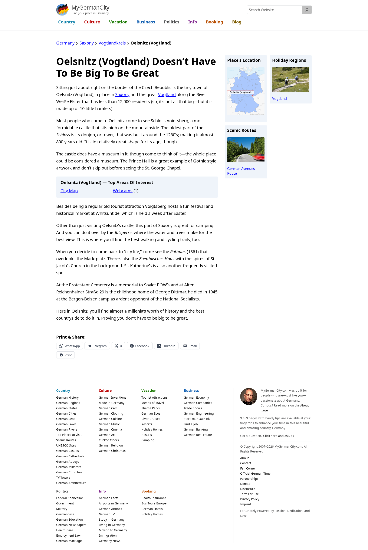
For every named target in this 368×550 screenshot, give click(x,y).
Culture (105, 390)
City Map (69, 191)
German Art (107, 435)
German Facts (108, 498)
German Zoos (150, 413)
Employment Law (68, 535)
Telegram (100, 346)
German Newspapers (71, 525)
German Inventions (112, 397)
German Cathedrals (70, 456)
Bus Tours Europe (154, 503)
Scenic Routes (66, 440)
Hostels (146, 435)
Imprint (245, 504)
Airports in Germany (113, 503)
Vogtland (167, 94)
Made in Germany (111, 403)
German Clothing (111, 413)
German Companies (198, 403)
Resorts (146, 424)
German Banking (196, 429)
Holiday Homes (152, 429)
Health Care (64, 530)
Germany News (110, 541)
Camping (147, 440)
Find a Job (191, 424)
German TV (107, 514)
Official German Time (255, 473)
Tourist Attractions (154, 397)
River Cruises (150, 419)
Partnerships (249, 479)
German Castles (67, 451)
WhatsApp (72, 346)
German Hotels (152, 509)
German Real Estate (198, 435)
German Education (69, 519)
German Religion (111, 445)
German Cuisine (110, 419)
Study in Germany (111, 519)
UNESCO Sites (66, 445)
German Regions (68, 403)
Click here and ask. (276, 436)
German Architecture (71, 483)
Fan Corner (248, 468)
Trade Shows (193, 408)
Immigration (108, 535)
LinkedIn (168, 346)
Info (102, 491)
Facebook (142, 346)
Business (191, 390)
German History (67, 397)
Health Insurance (153, 498)
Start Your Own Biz (197, 419)
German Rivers (66, 429)
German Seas (65, 419)
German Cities (66, 413)
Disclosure (247, 489)
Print (68, 355)
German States (66, 408)
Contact (245, 463)
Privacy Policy (249, 499)
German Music (109, 424)
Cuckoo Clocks (109, 440)
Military (61, 509)
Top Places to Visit (69, 435)
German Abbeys (67, 462)
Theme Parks (150, 408)
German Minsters (68, 467)
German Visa (65, 514)
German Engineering (199, 413)
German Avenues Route (241, 171)
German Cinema (110, 429)
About (244, 458)
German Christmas (112, 451)
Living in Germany (112, 525)
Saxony (122, 94)
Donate (245, 484)
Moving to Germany (113, 530)
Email (193, 346)
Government (65, 503)
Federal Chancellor (69, 498)
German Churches (69, 472)
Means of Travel (152, 403)
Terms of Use (249, 494)
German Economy (196, 397)
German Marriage (69, 541)
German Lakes (66, 424)
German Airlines (110, 509)
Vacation (149, 390)
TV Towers (63, 477)
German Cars (108, 408)
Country (63, 390)
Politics (62, 491)
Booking (148, 491)
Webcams (122, 191)
